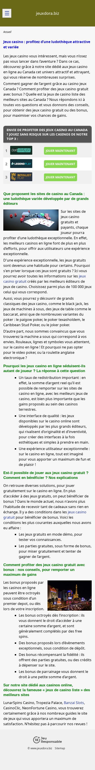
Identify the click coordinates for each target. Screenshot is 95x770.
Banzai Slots (74, 702)
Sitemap (60, 748)
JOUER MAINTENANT (60, 151)
